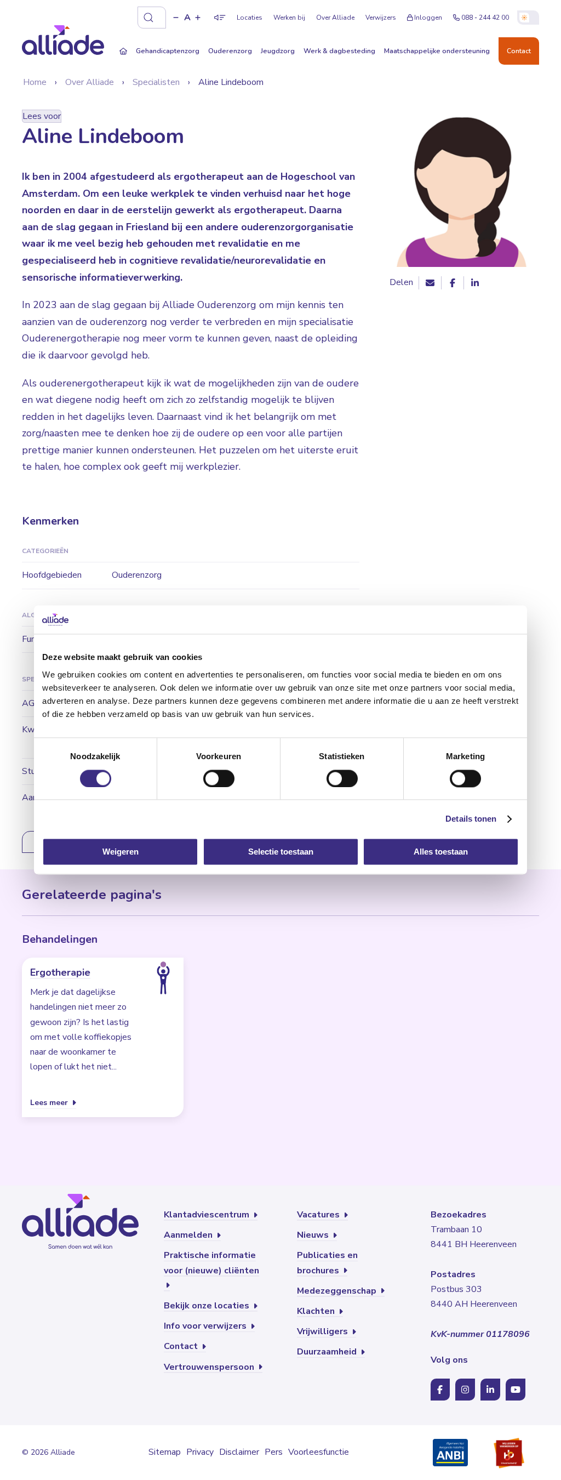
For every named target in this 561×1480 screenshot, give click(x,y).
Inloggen (428, 17)
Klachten (317, 1311)
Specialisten (156, 82)
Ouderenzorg (230, 50)
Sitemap (164, 1452)
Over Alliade (335, 17)
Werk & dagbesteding (339, 50)
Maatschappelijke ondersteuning (437, 50)
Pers (274, 1452)
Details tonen (470, 818)
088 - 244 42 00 (485, 17)
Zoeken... (152, 18)
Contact (519, 50)
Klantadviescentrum (207, 1215)
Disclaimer (239, 1452)
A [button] (187, 17)
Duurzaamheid (328, 1352)
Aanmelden (189, 1235)
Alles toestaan (441, 852)
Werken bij (289, 17)
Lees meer (50, 1102)
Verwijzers (380, 17)
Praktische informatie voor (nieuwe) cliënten (211, 1262)
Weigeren (120, 852)
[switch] (218, 778)
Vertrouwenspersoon (210, 1367)
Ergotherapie (60, 972)
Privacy (200, 1452)
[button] (175, 17)
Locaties (249, 17)
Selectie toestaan (280, 852)
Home (35, 82)
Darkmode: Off (528, 17)
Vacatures (319, 1215)
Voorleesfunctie (318, 1452)
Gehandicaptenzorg (167, 50)
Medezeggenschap (338, 1291)
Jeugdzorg (278, 50)
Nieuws (314, 1235)
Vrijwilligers (323, 1331)
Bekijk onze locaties (207, 1306)
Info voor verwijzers (206, 1326)
